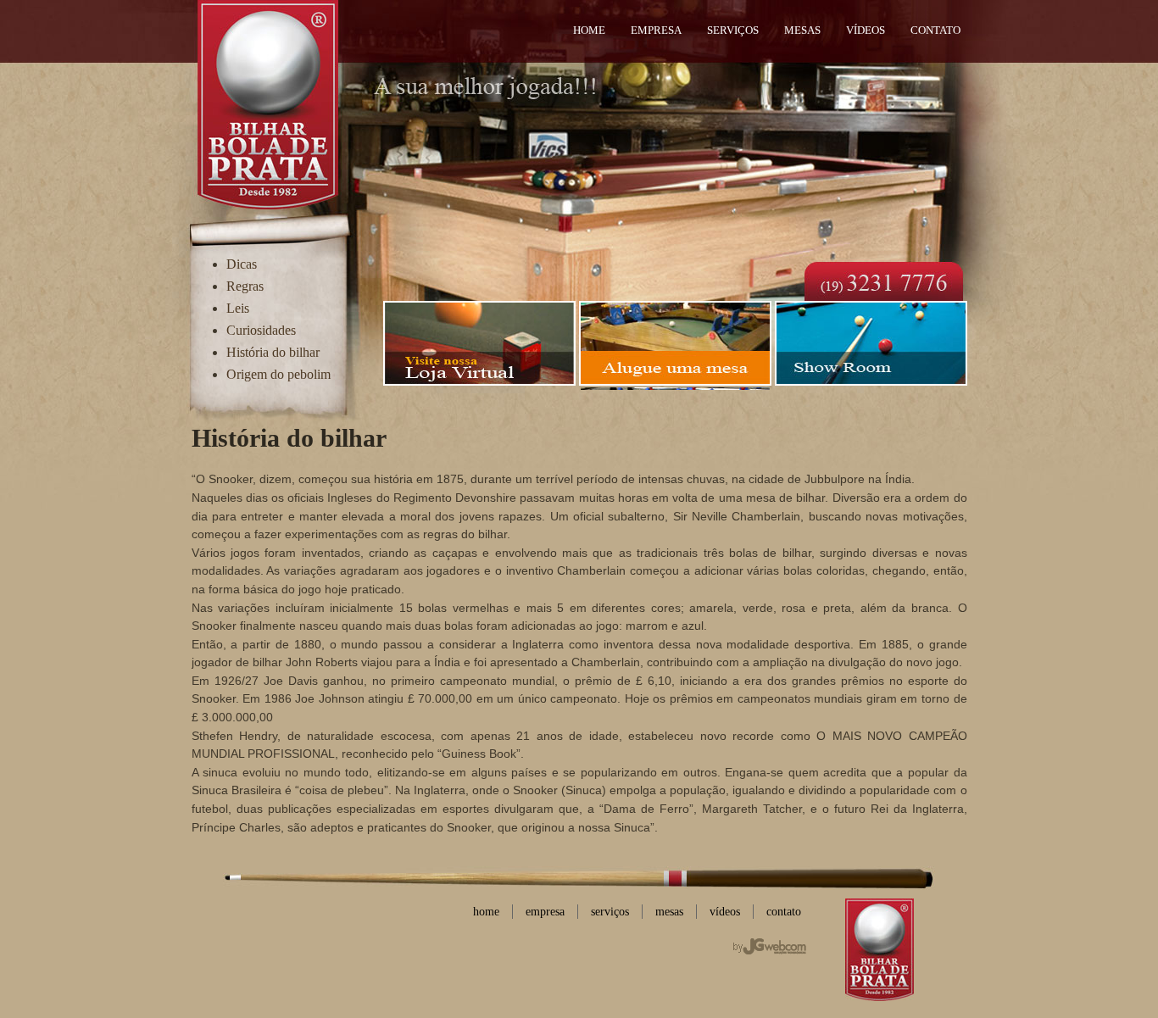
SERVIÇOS (733, 30)
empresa (545, 911)
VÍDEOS (865, 30)
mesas (669, 911)
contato (783, 911)
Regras (245, 286)
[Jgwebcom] (769, 946)
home (486, 911)
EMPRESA (656, 30)
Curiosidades (261, 330)
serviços (610, 911)
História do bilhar (273, 352)
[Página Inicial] (267, 101)
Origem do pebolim (278, 374)
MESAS (802, 30)
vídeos (725, 911)
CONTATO (935, 30)
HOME (589, 30)
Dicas (241, 264)
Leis (237, 308)
